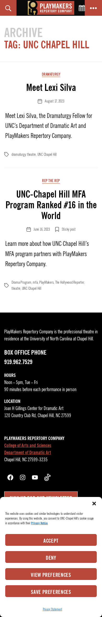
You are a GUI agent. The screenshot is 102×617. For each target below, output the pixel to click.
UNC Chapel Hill (47, 154)
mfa (35, 282)
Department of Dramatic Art (27, 452)
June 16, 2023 (41, 229)
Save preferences (51, 592)
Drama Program (21, 282)
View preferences (51, 575)
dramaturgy (18, 154)
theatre (31, 154)
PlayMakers (46, 282)
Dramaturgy (51, 74)
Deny (51, 557)
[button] (94, 503)
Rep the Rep (51, 181)
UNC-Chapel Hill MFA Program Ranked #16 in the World (51, 205)
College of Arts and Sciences (27, 445)
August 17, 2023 (54, 101)
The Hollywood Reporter (69, 282)
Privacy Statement (52, 609)
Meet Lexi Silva (51, 87)
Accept (51, 540)
